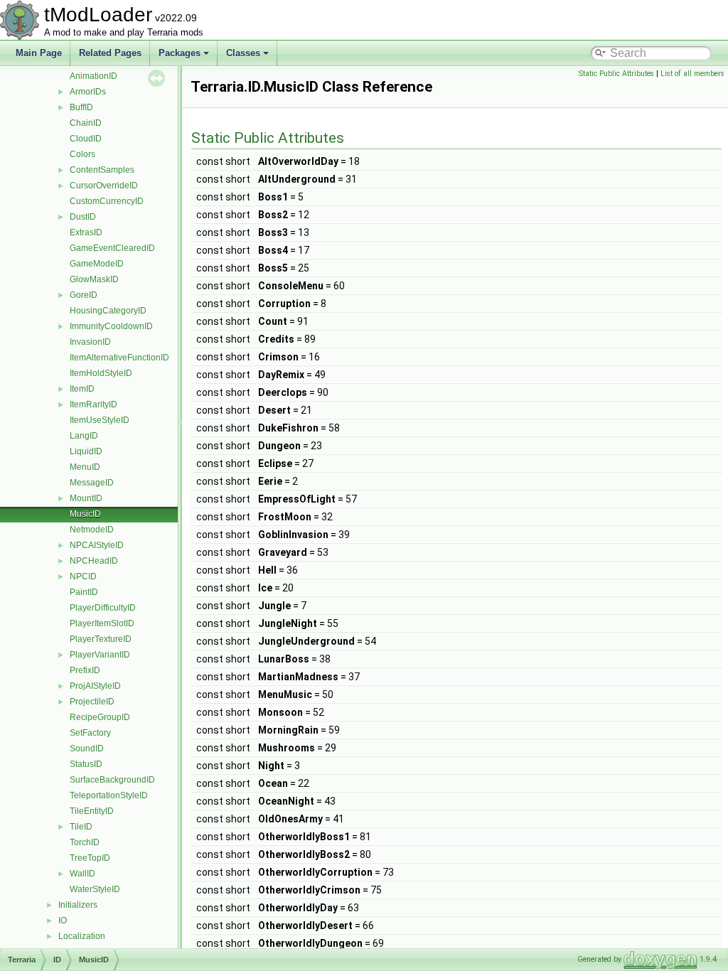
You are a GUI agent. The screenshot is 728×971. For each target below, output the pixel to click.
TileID (81, 827)
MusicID (85, 514)
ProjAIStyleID (95, 686)
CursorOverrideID (104, 186)
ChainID (86, 123)
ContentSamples (102, 170)
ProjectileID (92, 702)
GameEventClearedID (112, 248)
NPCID (83, 576)
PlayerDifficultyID (103, 608)
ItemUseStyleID (99, 420)
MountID (86, 498)
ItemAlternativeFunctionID (119, 358)
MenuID (85, 467)
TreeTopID (90, 858)
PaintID (84, 592)
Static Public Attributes (616, 73)
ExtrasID (86, 232)
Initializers (77, 905)
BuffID (81, 107)
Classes (243, 53)
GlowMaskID (94, 279)
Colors (82, 154)
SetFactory (90, 733)
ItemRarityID (93, 404)
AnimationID (93, 76)
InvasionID (90, 342)
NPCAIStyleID (97, 545)
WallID (82, 874)
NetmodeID (92, 530)
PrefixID (85, 670)
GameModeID (97, 264)
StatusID (86, 764)
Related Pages (110, 53)
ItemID (82, 389)
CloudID (86, 139)
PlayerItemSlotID (102, 623)
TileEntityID (92, 811)
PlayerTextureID (101, 639)
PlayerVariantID (100, 655)
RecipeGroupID (100, 717)
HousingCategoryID (108, 311)
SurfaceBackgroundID (112, 780)
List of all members (692, 73)
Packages (179, 53)
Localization (81, 936)
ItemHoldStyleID (101, 373)
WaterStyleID (95, 889)
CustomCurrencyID (107, 201)
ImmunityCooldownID (111, 326)
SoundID (87, 748)
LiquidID (86, 451)
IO (62, 921)
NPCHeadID (94, 561)
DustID (83, 217)
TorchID (85, 842)
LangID (84, 436)
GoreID (83, 295)
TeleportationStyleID (109, 795)
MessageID (92, 483)
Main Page (39, 53)
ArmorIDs (88, 92)
